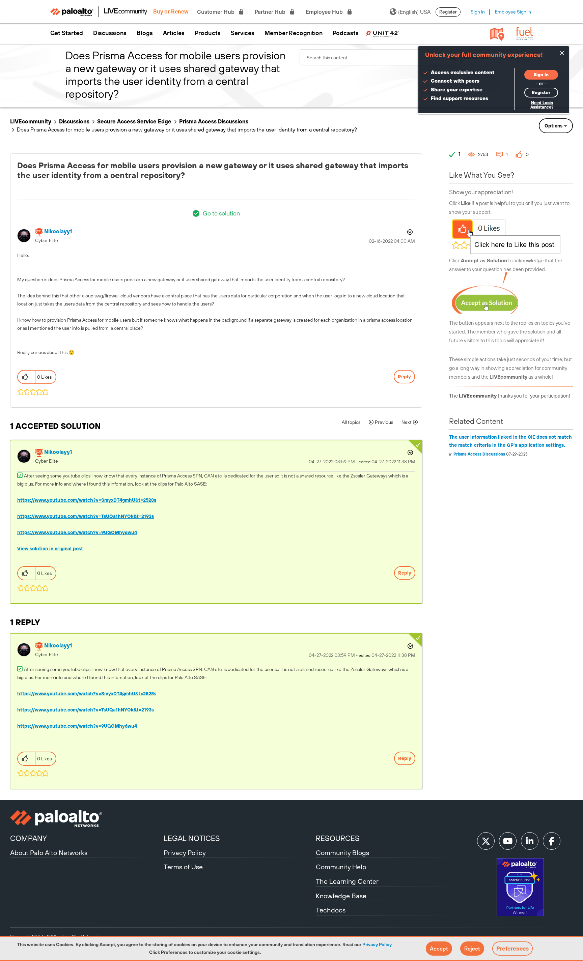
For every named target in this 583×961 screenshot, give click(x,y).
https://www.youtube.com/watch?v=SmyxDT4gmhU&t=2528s (86, 500)
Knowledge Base (341, 896)
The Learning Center (347, 881)
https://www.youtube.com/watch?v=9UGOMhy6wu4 (77, 532)
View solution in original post (50, 548)
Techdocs (330, 910)
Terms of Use (183, 867)
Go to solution (221, 213)
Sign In (478, 11)
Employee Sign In (513, 11)
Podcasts (346, 33)
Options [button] (553, 125)
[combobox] (381, 57)
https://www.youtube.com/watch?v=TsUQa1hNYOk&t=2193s (85, 516)
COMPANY (28, 838)
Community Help (341, 867)
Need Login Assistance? (541, 105)
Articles (174, 33)
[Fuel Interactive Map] (497, 33)
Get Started (66, 33)
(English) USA (414, 12)
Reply (404, 376)
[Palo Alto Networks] (86, 818)
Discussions (110, 33)
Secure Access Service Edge (134, 121)
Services (242, 33)
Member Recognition (294, 33)
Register (448, 11)
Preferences (512, 948)
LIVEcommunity (30, 121)
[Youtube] (508, 841)
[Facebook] (551, 841)
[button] (439, 948)
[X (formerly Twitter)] (486, 841)
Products (208, 33)
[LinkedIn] (529, 841)
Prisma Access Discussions (213, 121)
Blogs (145, 33)
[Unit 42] (382, 33)
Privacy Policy (376, 944)
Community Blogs (342, 852)
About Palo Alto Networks (48, 852)
